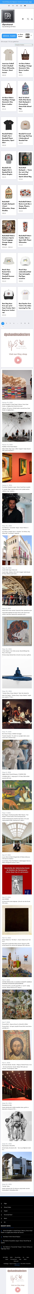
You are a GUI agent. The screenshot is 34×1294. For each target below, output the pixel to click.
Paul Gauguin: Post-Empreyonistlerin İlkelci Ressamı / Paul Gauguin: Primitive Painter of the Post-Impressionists (15, 815)
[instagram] (21, 5)
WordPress (18, 1263)
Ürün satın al (25, 263)
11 (21, 323)
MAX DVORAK (5, 899)
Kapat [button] (30, 2)
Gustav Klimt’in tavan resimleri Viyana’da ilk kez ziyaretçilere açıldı (17, 610)
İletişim (25, 1259)
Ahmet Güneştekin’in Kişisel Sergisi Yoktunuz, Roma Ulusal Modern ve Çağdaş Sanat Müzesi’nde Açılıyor (15, 405)
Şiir (5, 1222)
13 (28, 323)
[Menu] (23, 19)
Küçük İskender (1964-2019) (8, 1145)
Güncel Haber (7, 1207)
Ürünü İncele (8, 57)
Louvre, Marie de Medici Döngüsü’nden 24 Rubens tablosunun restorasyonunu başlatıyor (16, 857)
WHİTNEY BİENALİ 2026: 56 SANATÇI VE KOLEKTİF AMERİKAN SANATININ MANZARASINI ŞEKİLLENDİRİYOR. (17, 982)
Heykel (5, 1211)
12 (24, 323)
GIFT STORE (5, 1257)
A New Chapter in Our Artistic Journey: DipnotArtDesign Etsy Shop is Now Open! (15, 651)
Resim (5, 1218)
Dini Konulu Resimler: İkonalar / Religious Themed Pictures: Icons (17, 1064)
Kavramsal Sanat (8, 1215)
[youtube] (25, 5)
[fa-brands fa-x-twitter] (13, 5)
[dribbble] (17, 5)
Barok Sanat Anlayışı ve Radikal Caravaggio (12, 733)
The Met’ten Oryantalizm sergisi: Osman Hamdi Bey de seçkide (16, 487)
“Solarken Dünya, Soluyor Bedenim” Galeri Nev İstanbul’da (15, 693)
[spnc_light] (32, 19)
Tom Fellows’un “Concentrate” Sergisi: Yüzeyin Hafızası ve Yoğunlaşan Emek (15, 528)
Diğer (5, 1203)
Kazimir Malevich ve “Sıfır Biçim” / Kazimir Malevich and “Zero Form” (16, 940)
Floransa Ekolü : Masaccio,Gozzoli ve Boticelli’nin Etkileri (15, 1024)
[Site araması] (28, 19)
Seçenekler (25, 57)
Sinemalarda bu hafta (7, 1105)
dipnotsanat (7, 24)
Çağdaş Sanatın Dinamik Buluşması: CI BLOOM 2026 (14, 774)
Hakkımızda (16, 1261)
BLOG (11, 1257)
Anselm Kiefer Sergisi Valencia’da (9, 570)
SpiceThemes (17, 1265)
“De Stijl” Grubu (6, 1186)
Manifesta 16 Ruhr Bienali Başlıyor (17, 35)
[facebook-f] (9, 5)
